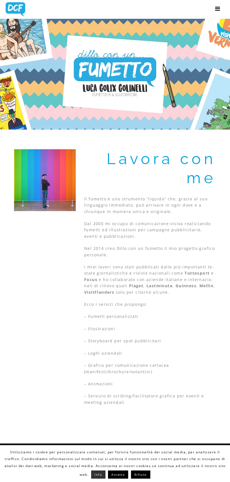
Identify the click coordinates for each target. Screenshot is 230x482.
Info (98, 474)
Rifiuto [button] (140, 474)
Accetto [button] (118, 474)
